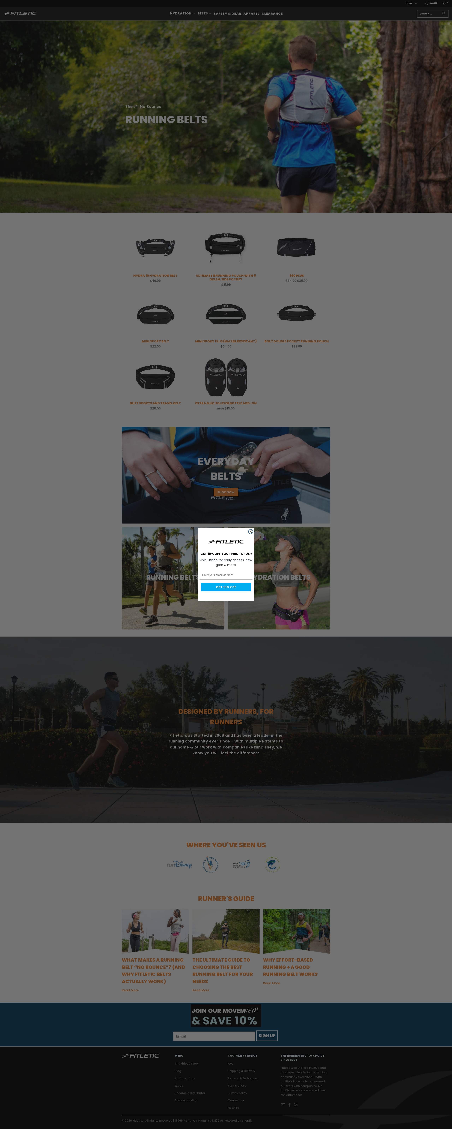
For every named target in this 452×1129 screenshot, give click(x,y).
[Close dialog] (250, 531)
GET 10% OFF (226, 587)
